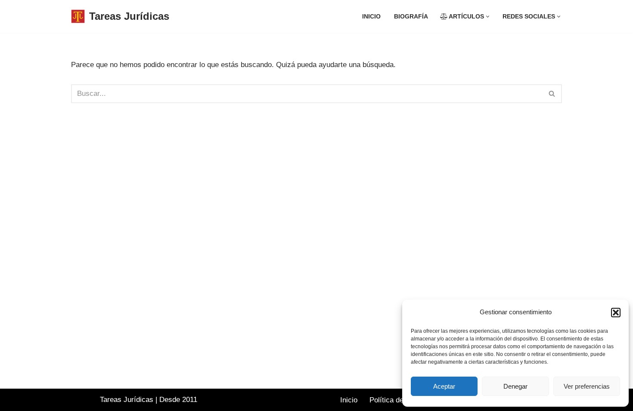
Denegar (515, 386)
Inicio (371, 16)
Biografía (411, 16)
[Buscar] (552, 93)
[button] (615, 312)
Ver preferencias (587, 386)
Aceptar (444, 386)
